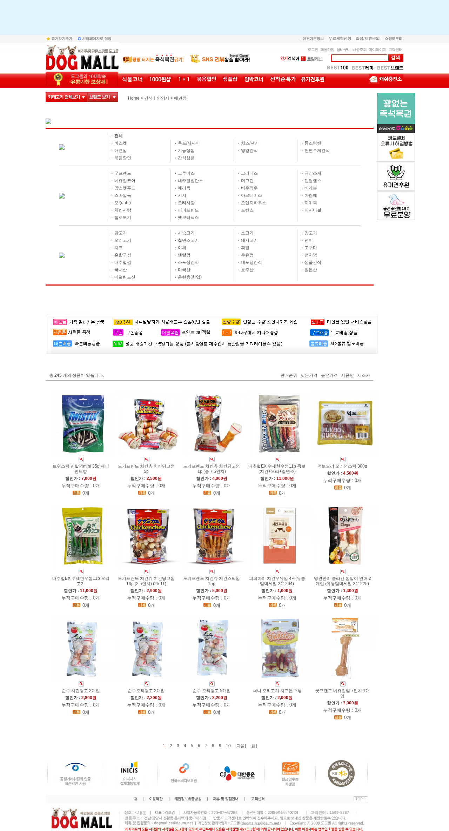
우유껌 (247, 255)
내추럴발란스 (190, 180)
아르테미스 (251, 195)
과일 (245, 247)
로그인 (313, 49)
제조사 (363, 375)
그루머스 (186, 173)
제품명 (347, 375)
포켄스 (247, 210)
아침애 (310, 195)
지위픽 (310, 202)
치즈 (118, 247)
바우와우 (249, 188)
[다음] (240, 745)
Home (134, 98)
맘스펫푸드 (124, 188)
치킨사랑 (122, 210)
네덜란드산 (124, 277)
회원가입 (327, 49)
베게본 (310, 188)
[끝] (253, 745)
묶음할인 (122, 157)
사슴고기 (186, 232)
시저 (182, 195)
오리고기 (122, 240)
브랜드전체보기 (102, 97)
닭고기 (120, 232)
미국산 (184, 269)
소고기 (247, 232)
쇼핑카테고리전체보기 (66, 97)
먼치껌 (310, 255)
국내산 (120, 269)
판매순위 (288, 375)
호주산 (247, 269)
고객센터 (395, 49)
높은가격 (329, 375)
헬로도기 (122, 217)
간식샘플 (186, 157)
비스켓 (120, 143)
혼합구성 (122, 255)
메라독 (184, 188)
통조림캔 (312, 143)
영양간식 (249, 150)
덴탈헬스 (312, 180)
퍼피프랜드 (188, 210)
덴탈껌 (184, 255)
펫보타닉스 (188, 217)
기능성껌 (186, 150)
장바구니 (343, 49)
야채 (182, 247)
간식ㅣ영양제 (156, 98)
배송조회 (360, 49)
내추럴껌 (122, 262)
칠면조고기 (188, 240)
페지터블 (312, 210)
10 (228, 745)
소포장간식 (188, 262)
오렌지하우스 (253, 202)
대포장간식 (251, 262)
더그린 (247, 180)
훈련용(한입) (190, 277)
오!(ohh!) (122, 202)
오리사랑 (186, 202)
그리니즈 (249, 173)
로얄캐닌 (312, 58)
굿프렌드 (122, 173)
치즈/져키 (250, 143)
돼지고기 (249, 240)
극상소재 (312, 173)
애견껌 (180, 98)
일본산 (310, 269)
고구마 (310, 247)
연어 (308, 240)
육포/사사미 (189, 143)
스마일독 (122, 195)
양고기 (310, 232)
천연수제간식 (317, 150)
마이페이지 (377, 49)
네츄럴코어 (124, 180)
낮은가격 (309, 375)
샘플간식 (312, 262)
